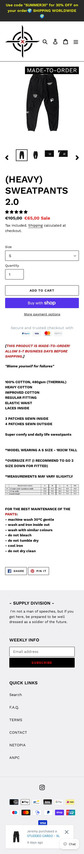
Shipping (35, 225)
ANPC (14, 757)
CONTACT (18, 732)
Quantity (12, 265)
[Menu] (76, 41)
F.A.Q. (14, 707)
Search (15, 694)
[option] (21, 155)
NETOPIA (17, 745)
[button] (17, 212)
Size (8, 247)
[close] (66, 832)
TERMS (15, 720)
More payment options (42, 314)
